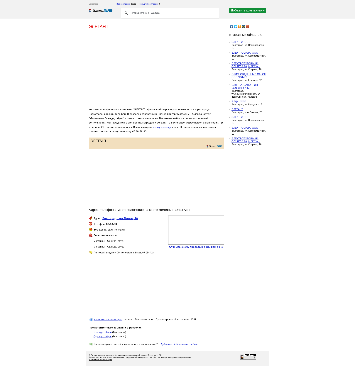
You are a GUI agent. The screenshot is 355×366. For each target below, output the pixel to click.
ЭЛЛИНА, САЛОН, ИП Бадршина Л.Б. (244, 86)
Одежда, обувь (102, 332)
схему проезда (162, 127)
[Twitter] (236, 26)
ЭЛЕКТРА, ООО (241, 41)
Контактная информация (100, 359)
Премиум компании (148, 4)
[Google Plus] (247, 26)
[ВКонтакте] (232, 26)
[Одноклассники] (240, 26)
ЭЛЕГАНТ (237, 109)
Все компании (123, 4)
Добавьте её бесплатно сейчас (179, 344)
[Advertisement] (142, 70)
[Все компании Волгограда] (101, 10)
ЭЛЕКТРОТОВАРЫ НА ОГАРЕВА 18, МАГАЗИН (245, 65)
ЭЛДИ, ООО (238, 101)
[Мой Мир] (244, 26)
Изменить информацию (108, 319)
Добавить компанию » (248, 10)
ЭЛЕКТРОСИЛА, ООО (244, 52)
